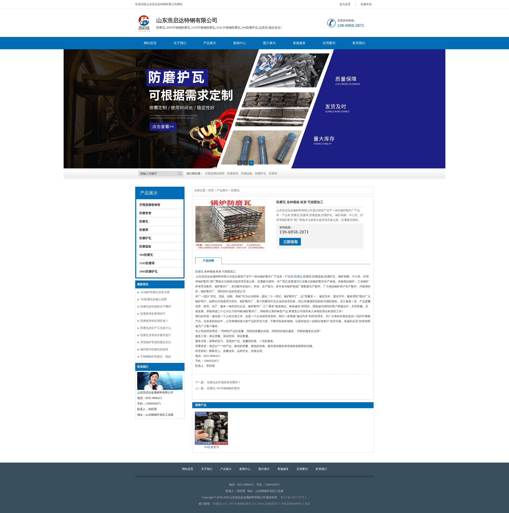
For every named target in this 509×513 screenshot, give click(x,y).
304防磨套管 (211, 447)
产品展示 (209, 43)
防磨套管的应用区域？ (154, 320)
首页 (211, 190)
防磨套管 (232, 173)
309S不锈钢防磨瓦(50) (242, 503)
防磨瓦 (143, 221)
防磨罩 (273, 173)
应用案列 (329, 43)
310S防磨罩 (147, 263)
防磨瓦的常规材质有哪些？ (224, 382)
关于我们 (180, 43)
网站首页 (150, 43)
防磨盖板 (246, 173)
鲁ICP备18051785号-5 (294, 497)
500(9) (260, 503)
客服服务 (299, 43)
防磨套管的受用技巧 (152, 313)
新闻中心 (239, 43)
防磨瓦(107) (220, 503)
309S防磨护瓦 (148, 271)
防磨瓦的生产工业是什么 (155, 328)
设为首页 (345, 4)
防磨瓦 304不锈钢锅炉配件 (223, 388)
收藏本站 (366, 4)
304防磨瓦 (146, 254)
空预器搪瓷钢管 (214, 173)
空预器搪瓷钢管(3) (292, 503)
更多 (307, 503)
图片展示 (269, 43)
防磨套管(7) (272, 503)
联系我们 (359, 43)
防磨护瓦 (260, 173)
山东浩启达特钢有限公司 (143, 23)
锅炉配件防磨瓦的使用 (154, 349)
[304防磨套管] (211, 428)
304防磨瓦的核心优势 (153, 299)
